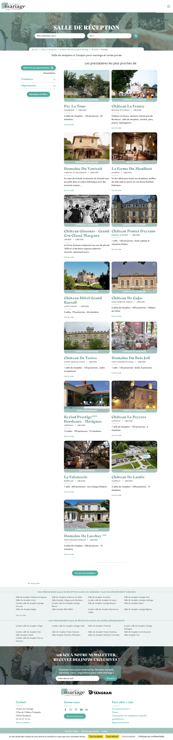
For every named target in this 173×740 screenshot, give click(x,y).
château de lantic (128, 476)
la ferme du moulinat (132, 168)
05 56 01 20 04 (23, 718)
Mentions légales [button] (72, 731)
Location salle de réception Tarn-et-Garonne (29, 639)
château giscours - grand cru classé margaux (86, 233)
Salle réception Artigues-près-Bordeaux (67, 600)
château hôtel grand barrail (83, 299)
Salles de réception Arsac (26, 600)
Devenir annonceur (75, 716)
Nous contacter (23, 722)
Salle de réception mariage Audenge (138, 600)
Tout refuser (112, 736)
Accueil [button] (35, 49)
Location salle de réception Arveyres (102, 600)
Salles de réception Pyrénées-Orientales (104, 635)
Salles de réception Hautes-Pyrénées (102, 632)
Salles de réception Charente (99, 625)
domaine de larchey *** (85, 535)
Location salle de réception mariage (74, 49)
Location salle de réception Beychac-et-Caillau (103, 611)
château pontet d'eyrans (133, 231)
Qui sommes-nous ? (121, 708)
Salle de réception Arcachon (99, 597)
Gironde (94, 49)
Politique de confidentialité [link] (151, 736)
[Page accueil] (13, 6)
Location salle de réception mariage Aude (68, 625)
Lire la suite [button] (69, 124)
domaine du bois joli (131, 357)
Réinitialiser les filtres (38, 94)
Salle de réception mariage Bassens (102, 603)
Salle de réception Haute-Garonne (65, 632)
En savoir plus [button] (34, 583)
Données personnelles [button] (90, 731)
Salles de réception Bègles (26, 609)
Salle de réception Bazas (133, 603)
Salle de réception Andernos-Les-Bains (67, 597)
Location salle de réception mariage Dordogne (138, 627)
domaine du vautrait (83, 168)
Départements (28, 85)
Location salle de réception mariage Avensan (30, 605)
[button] (87, 86)
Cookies (105, 731)
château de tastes (80, 357)
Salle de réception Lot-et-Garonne (137, 632)
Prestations (27, 79)
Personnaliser (128, 736)
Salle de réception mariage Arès (136, 597)
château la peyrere (129, 416)
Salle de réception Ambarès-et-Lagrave (31, 597)
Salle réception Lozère (24, 635)
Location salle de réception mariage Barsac (66, 605)
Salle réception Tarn (132, 635)
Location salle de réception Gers (28, 632)
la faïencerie (76, 476)
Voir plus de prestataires (85, 573)
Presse (115, 712)
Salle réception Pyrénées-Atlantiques (66, 635)
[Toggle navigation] (168, 6)
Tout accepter (95, 736)
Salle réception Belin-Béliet (62, 609)
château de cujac (127, 297)
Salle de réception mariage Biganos (138, 609)
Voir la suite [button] (21, 615)
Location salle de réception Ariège (29, 625)
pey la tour (75, 106)
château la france (128, 106)
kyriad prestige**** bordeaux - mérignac (83, 418)
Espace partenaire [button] (120, 722)
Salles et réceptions (49, 49)
